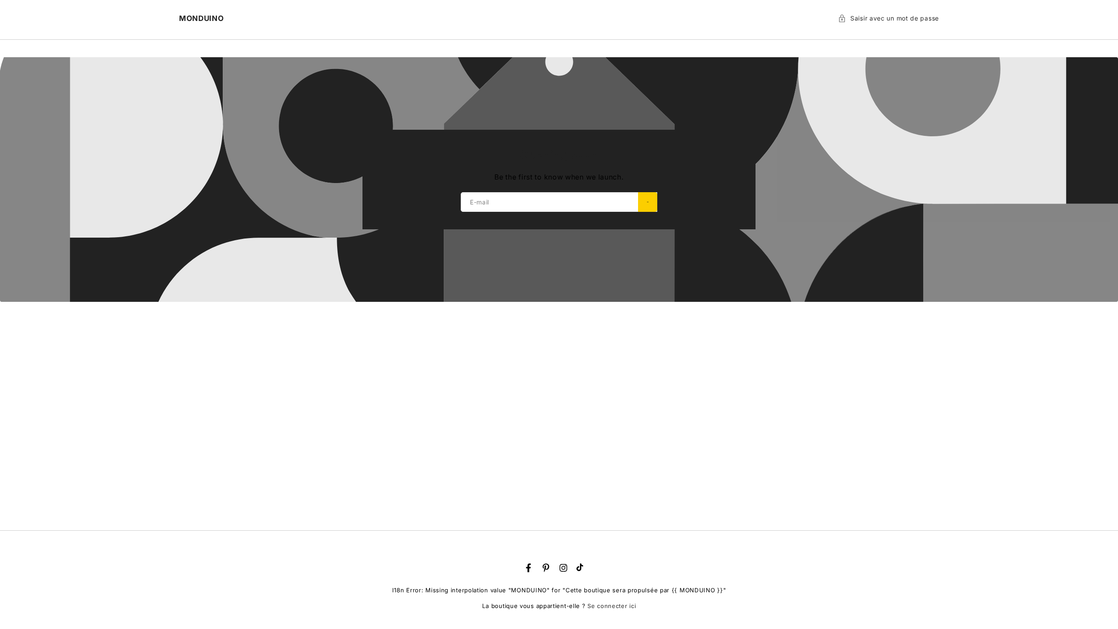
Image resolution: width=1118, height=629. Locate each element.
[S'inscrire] (647, 202)
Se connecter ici (611, 605)
